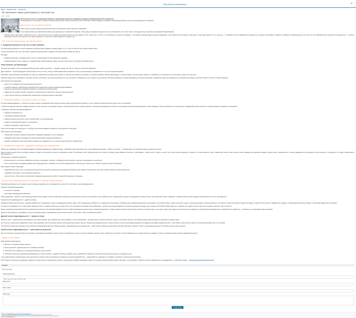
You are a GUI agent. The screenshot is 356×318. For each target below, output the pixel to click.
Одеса (3, 9)
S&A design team (11, 316)
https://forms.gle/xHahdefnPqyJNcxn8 (201, 260)
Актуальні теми (11, 9)
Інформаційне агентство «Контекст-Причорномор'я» (19, 313)
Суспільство (22, 9)
